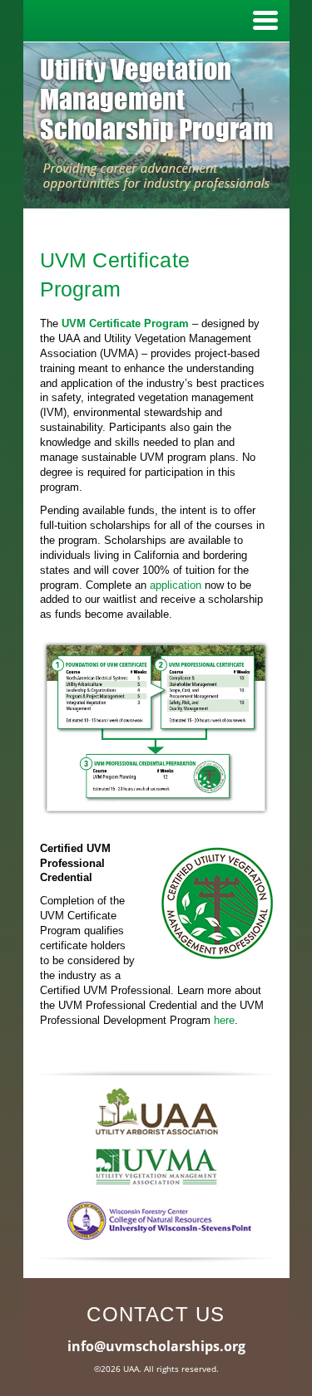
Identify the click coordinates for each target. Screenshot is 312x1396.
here (224, 1020)
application (175, 585)
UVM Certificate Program (125, 323)
